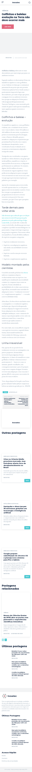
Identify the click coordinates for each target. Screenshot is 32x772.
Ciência (5, 10)
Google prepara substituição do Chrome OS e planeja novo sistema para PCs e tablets (16, 557)
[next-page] (6, 640)
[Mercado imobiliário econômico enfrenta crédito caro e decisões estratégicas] (6, 665)
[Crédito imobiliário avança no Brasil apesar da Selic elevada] (6, 675)
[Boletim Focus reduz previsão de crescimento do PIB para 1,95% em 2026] (6, 654)
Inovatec (9, 57)
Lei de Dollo (13, 392)
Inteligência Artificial (11, 503)
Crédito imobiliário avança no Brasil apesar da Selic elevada (20, 673)
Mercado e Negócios (10, 456)
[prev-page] (3, 640)
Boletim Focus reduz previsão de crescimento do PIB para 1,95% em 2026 (21, 653)
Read (27, 480)
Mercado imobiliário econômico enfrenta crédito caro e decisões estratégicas (20, 664)
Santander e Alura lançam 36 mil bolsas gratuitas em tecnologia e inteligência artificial (15, 510)
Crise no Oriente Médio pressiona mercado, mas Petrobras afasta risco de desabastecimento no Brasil (15, 463)
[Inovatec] (3, 57)
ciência (25, 273)
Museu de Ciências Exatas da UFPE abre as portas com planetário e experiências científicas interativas (16, 619)
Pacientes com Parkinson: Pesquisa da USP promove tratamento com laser (23, 402)
